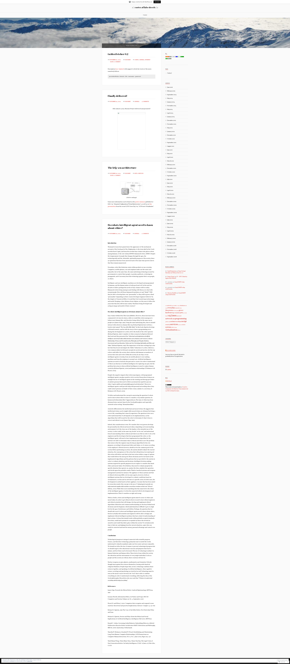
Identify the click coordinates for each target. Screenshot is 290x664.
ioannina (177, 313)
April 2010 (170, 190)
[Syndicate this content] (166, 350)
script (184, 321)
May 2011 (169, 153)
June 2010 (170, 183)
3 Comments (145, 101)
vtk (178, 330)
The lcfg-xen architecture (122, 167)
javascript (185, 313)
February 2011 (171, 165)
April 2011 (170, 157)
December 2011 (171, 135)
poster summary (140, 202)
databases (182, 305)
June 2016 (170, 87)
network (168, 318)
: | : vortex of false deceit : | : (145, 7)
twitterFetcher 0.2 (118, 54)
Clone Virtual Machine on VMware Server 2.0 (175, 272)
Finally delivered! (117, 95)
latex (166, 316)
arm (175, 305)
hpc (173, 313)
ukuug (175, 327)
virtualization (171, 330)
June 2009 (170, 223)
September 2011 (171, 142)
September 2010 (171, 176)
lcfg (169, 316)
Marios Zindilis (172, 293)
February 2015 (171, 91)
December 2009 (171, 201)
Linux (136, 173)
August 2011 (170, 146)
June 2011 (169, 150)
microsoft (179, 316)
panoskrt (128, 59)
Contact (145, 15)
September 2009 (172, 212)
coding (136, 59)
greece (181, 310)
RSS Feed (169, 381)
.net (166, 305)
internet (147, 59)
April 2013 (170, 113)
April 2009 (170, 231)
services (140, 173)
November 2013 (171, 106)
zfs (179, 330)
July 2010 (169, 179)
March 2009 (170, 235)
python (167, 321)
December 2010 (171, 168)
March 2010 (170, 194)
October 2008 (171, 253)
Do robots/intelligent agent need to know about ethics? (130, 226)
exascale (177, 308)
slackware (180, 324)
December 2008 (171, 246)
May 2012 (170, 128)
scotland (179, 322)
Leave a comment (115, 62)
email (166, 308)
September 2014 (171, 95)
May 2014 (170, 98)
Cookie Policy (29, 661)
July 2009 (170, 220)
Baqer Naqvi (171, 276)
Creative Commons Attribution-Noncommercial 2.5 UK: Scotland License (176, 389)
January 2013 (171, 117)
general (141, 59)
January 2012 (171, 131)
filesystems (169, 310)
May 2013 (170, 109)
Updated (121, 69)
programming (181, 318)
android (169, 305)
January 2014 (171, 102)
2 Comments (145, 233)
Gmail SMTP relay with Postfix (174, 283)
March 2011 (170, 161)
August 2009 (171, 216)
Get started (157, 1)
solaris (183, 324)
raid (169, 321)
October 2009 (171, 209)
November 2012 (171, 124)
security (167, 325)
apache (172, 305)
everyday (171, 308)
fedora (180, 308)
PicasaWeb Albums (171, 350)
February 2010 (171, 198)
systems (168, 327)
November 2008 (171, 249)
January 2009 (171, 242)
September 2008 (172, 257)
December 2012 (171, 120)
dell (186, 305)
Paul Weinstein (171, 271)
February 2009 (171, 238)
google (177, 310)
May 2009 (170, 227)
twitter (172, 327)
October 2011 (171, 139)
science (173, 321)
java (181, 313)
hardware (168, 313)
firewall (174, 310)
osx (173, 319)
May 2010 (170, 187)
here (116, 69)
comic (179, 305)
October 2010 (171, 172)
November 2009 (171, 205)
